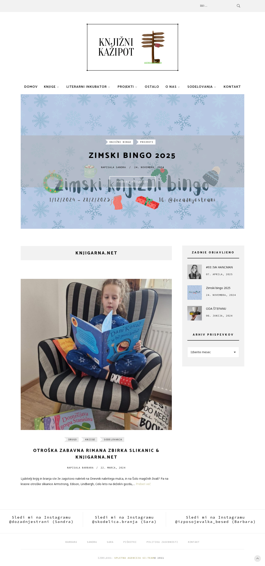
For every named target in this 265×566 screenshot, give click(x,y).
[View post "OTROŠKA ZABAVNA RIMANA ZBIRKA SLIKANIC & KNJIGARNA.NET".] (96, 354)
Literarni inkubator (86, 87)
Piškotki (130, 541)
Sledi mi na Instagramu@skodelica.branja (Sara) (124, 519)
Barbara (80, 467)
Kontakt (232, 87)
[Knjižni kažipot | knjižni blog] (132, 47)
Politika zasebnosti (162, 541)
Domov (31, 87)
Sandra (92, 541)
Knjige (50, 87)
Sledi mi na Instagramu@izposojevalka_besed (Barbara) (215, 519)
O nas (171, 87)
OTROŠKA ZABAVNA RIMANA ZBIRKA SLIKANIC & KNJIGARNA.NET (96, 454)
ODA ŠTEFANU (216, 309)
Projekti (126, 87)
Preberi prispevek (132, 181)
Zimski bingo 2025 (132, 156)
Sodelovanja (200, 87)
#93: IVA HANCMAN (219, 267)
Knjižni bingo (120, 141)
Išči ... (203, 5)
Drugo (72, 439)
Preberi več (143, 484)
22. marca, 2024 (113, 467)
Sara (110, 541)
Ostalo (152, 87)
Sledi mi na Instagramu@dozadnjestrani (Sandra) (41, 519)
